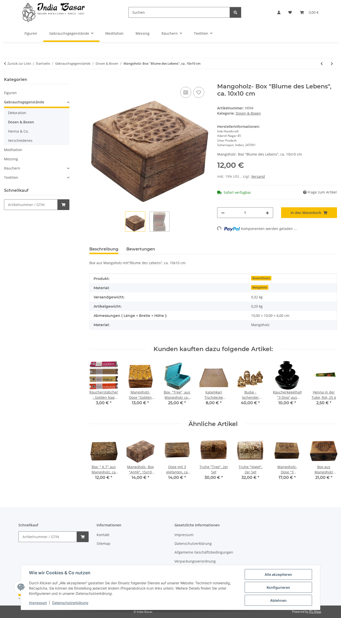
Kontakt (103, 534)
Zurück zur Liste (19, 63)
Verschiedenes (20, 140)
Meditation (13, 149)
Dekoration (17, 112)
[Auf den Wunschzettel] (198, 92)
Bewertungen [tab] (140, 249)
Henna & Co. (18, 131)
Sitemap (103, 543)
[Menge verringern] (222, 212)
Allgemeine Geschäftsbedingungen (203, 552)
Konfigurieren (278, 587)
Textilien (11, 177)
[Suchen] (235, 12)
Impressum (38, 603)
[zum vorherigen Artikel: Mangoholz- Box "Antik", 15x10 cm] (322, 63)
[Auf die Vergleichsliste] (185, 92)
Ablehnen (278, 600)
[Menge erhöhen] (267, 212)
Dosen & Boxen (248, 113)
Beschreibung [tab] (103, 249)
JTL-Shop (315, 612)
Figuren (10, 92)
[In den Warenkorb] (93, 80)
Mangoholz (259, 287)
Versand (258, 176)
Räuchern (12, 168)
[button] (278, 12)
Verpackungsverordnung (195, 561)
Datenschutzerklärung (70, 603)
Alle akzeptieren (278, 574)
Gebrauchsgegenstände (24, 102)
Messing (11, 159)
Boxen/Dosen (261, 278)
